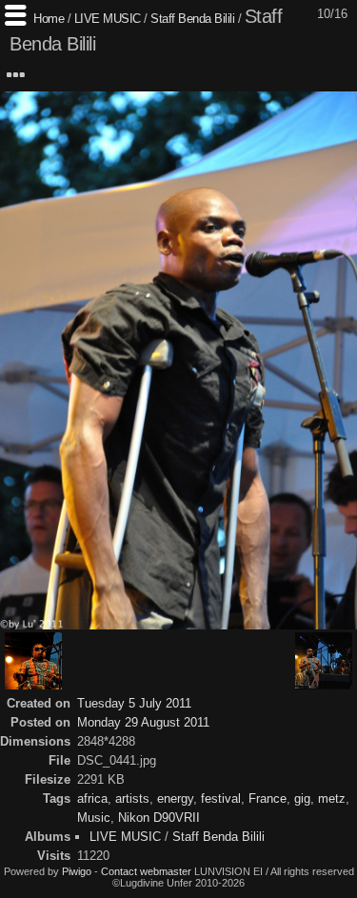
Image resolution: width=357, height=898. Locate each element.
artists (132, 798)
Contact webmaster (146, 871)
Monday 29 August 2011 (143, 722)
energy (175, 798)
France (267, 798)
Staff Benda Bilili (194, 18)
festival (221, 798)
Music (93, 817)
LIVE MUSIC (107, 18)
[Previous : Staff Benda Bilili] (33, 660)
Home (48, 18)
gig (302, 798)
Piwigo (76, 871)
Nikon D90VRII (159, 817)
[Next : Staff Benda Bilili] (323, 660)
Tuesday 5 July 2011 (134, 703)
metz (332, 798)
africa (92, 798)
